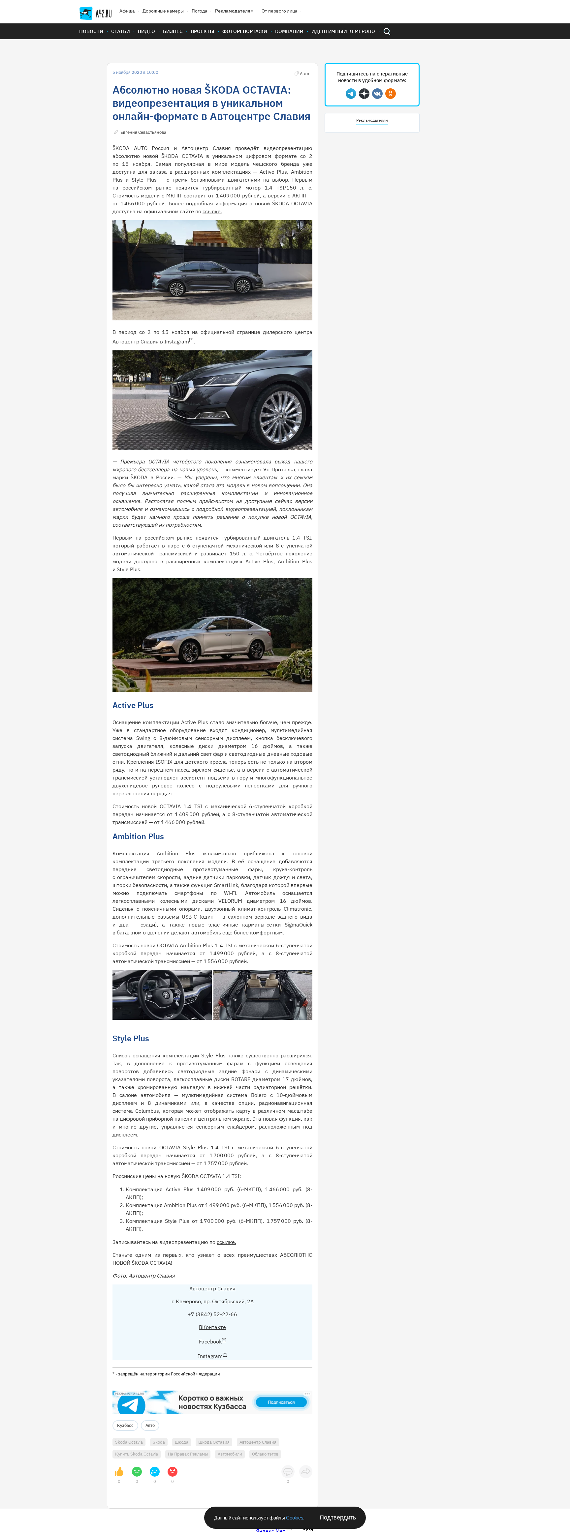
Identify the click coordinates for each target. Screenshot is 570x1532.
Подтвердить (338, 1517)
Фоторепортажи (244, 31)
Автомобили (230, 1454)
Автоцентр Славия (212, 1288)
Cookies (294, 1517)
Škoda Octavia (129, 1442)
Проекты (202, 31)
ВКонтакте (212, 1327)
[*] (191, 340)
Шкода (181, 1442)
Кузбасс (125, 1425)
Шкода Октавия (214, 1442)
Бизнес (173, 31)
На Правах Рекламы (188, 1454)
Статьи (120, 31)
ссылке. (212, 211)
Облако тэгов (265, 1454)
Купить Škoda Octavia (136, 1454)
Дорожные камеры (163, 11)
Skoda (159, 1442)
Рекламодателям (234, 11)
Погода (199, 11)
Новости (91, 31)
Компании (289, 31)
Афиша (127, 11)
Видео (146, 31)
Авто (150, 1425)
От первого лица (279, 11)
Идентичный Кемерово (343, 31)
